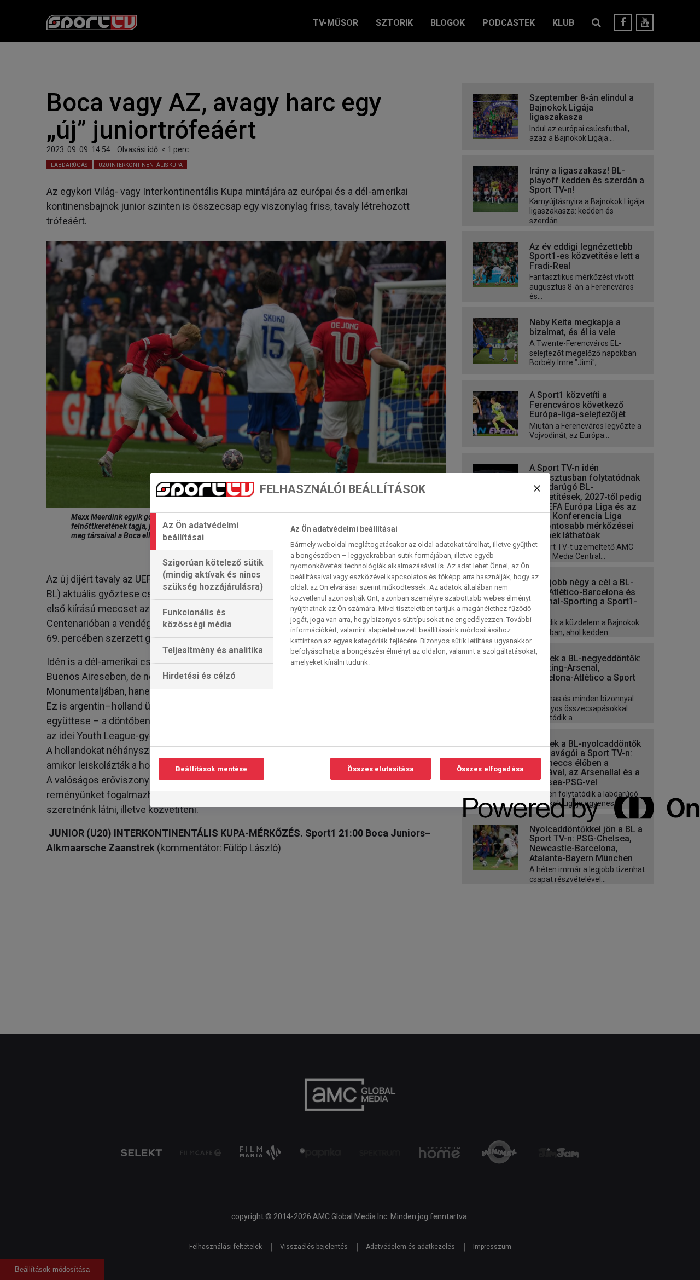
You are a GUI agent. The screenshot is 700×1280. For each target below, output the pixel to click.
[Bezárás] (537, 488)
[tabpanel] (415, 598)
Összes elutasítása (380, 769)
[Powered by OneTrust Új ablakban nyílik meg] (502, 800)
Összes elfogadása (490, 769)
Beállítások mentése (211, 769)
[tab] (211, 531)
